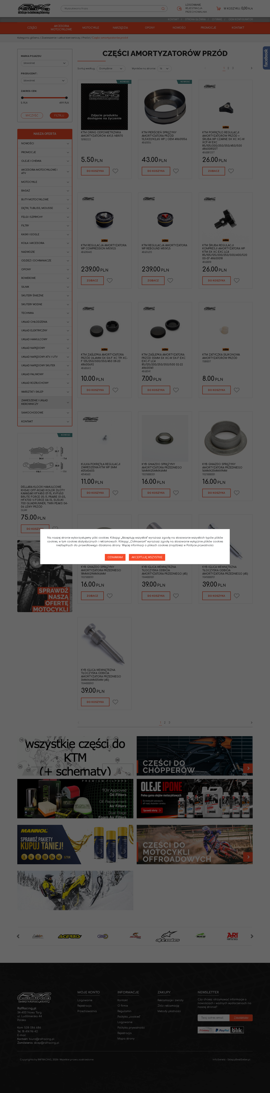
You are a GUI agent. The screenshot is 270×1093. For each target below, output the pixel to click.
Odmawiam (115, 557)
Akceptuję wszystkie (147, 557)
